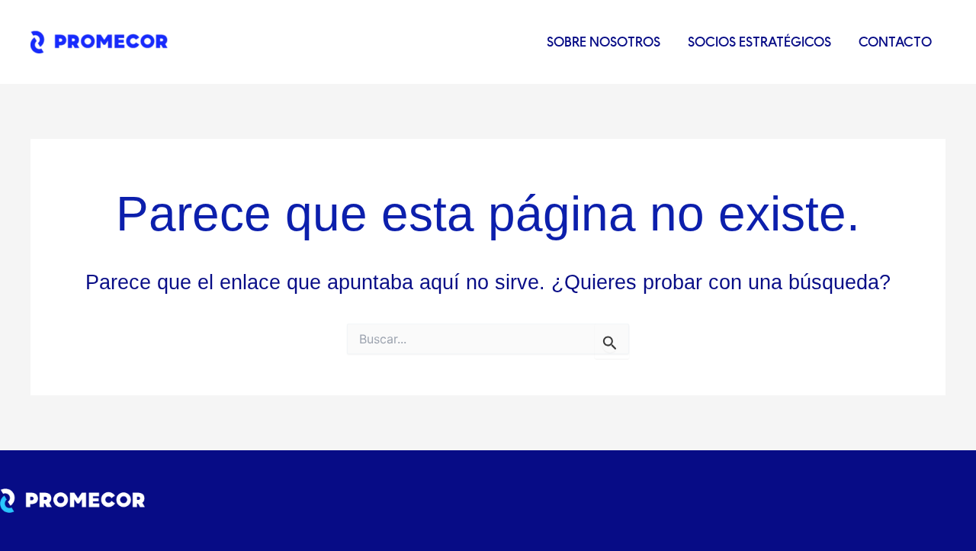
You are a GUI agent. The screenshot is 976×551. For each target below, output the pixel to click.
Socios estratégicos (759, 41)
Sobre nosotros (603, 41)
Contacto (895, 41)
